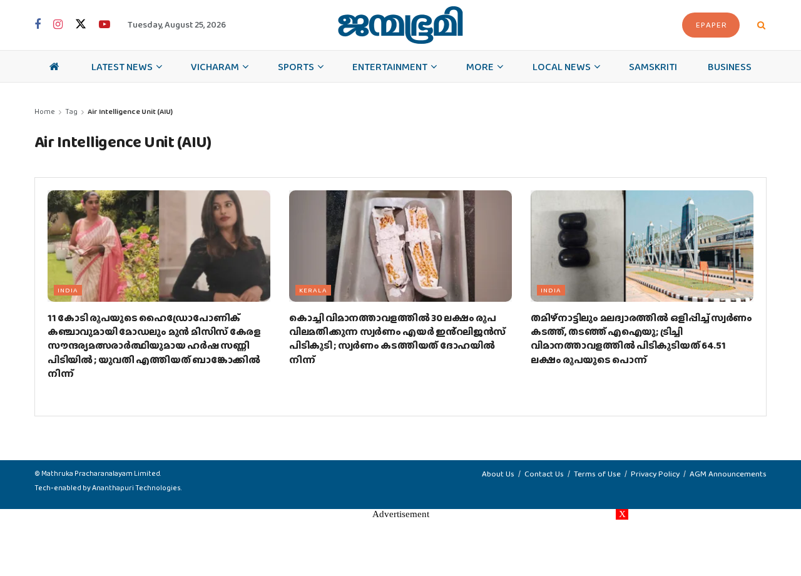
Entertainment (389, 66)
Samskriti (653, 66)
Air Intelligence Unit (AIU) (130, 111)
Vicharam (215, 66)
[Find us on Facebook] (37, 25)
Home (44, 111)
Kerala (313, 290)
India (68, 290)
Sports (296, 66)
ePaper (711, 25)
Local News (562, 66)
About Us (498, 474)
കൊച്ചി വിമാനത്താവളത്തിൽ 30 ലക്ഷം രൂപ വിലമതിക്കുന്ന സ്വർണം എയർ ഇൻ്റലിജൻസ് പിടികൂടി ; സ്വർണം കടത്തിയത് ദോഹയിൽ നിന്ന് (397, 339)
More (480, 66)
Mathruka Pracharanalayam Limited (100, 473)
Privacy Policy (655, 474)
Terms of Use (597, 474)
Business (730, 66)
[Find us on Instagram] (58, 25)
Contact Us (544, 474)
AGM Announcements (728, 474)
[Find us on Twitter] (80, 25)
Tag (71, 111)
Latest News (122, 66)
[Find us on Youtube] (104, 25)
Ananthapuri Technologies (136, 487)
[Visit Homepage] (400, 25)
